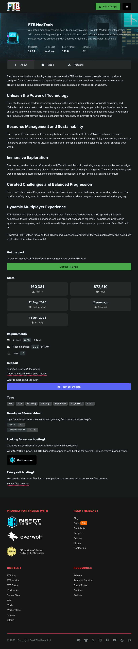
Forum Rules (80, 585)
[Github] (129, 640)
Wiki (9, 600)
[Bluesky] (86, 640)
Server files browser (18, 483)
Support (78, 533)
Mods (51, 64)
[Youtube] (115, 640)
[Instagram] (100, 640)
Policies (78, 595)
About (24, 64)
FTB (11, 403)
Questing (31, 403)
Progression (76, 403)
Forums (11, 615)
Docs (80, 523)
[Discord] (79, 640)
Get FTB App (110, 6)
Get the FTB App (69, 266)
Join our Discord (72, 386)
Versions (78, 64)
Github (10, 619)
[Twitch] (108, 640)
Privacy (78, 575)
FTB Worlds (13, 580)
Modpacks (13, 590)
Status (77, 543)
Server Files (13, 595)
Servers (78, 538)
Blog (76, 518)
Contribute (79, 528)
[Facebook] (122, 640)
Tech (20, 403)
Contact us (80, 547)
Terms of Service (83, 580)
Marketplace (14, 610)
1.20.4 (90, 403)
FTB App (11, 575)
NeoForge (45, 403)
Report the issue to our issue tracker (27, 373)
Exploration (60, 403)
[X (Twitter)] (93, 640)
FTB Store (12, 585)
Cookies (78, 590)
